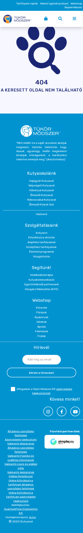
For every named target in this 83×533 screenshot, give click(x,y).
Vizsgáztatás (41, 256)
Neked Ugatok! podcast (54, 3)
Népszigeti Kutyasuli (42, 185)
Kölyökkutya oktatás (41, 237)
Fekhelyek (41, 331)
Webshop (76, 3)
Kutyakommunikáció (41, 279)
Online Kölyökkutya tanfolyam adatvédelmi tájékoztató (21, 497)
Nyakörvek (41, 317)
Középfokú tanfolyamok (41, 247)
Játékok (41, 321)
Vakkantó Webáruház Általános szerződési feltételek (20, 447)
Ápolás (41, 326)
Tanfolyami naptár (27, 3)
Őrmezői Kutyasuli (41, 195)
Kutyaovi (41, 232)
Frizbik (41, 336)
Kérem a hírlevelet (41, 372)
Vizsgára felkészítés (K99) (41, 289)
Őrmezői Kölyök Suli (41, 204)
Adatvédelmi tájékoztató (21, 439)
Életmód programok (41, 251)
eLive (32, 517)
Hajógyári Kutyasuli (41, 180)
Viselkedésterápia (41, 274)
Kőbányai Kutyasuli (41, 190)
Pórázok (41, 312)
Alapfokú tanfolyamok (42, 242)
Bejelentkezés (73, 7)
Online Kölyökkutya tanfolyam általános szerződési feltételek (20, 484)
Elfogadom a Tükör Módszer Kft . (44, 391)
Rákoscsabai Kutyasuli (41, 199)
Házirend (41, 214)
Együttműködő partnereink (41, 284)
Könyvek (41, 307)
